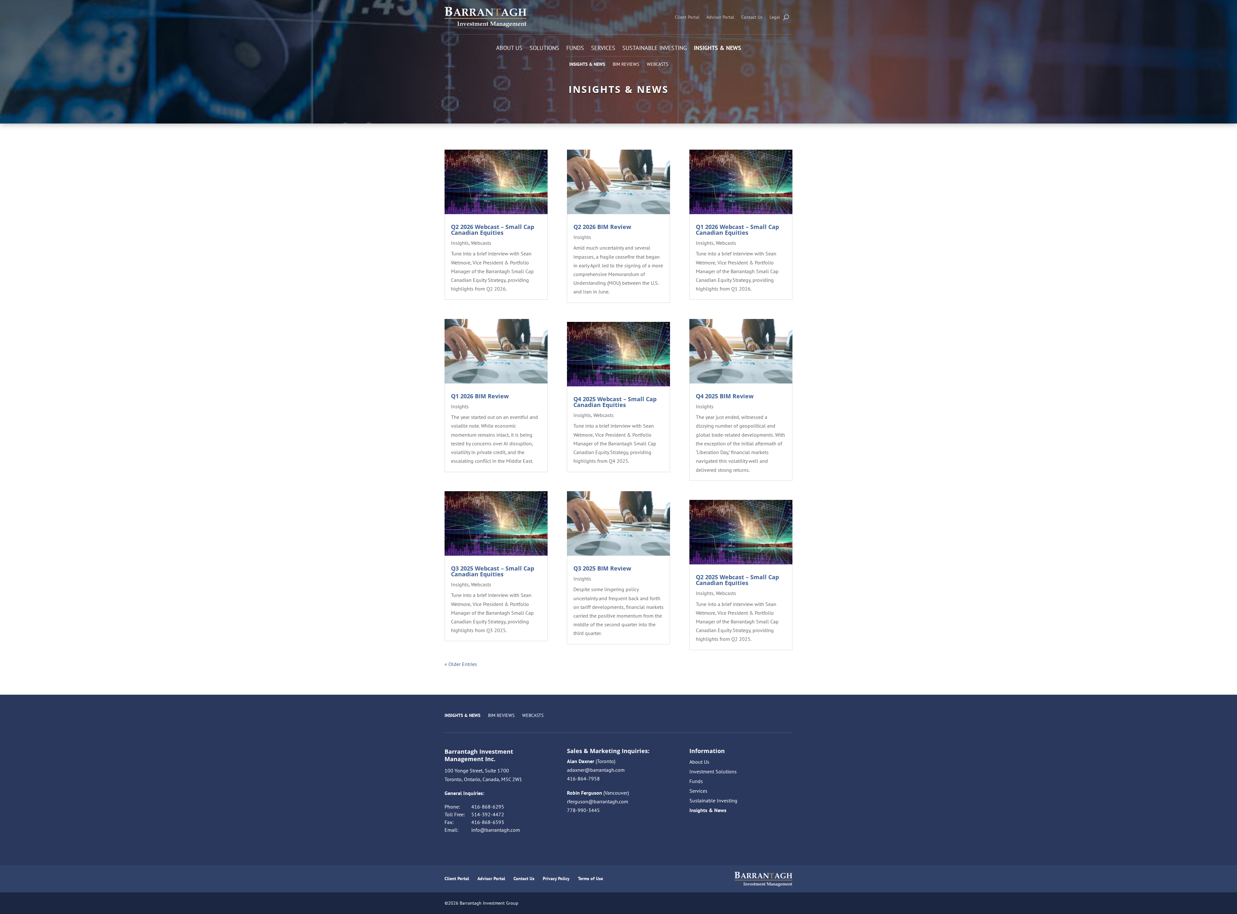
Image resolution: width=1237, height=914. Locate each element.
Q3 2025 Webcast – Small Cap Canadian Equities (492, 571)
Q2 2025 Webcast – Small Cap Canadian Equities (737, 580)
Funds (575, 49)
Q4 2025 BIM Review (724, 396)
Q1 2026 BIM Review (480, 396)
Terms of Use (590, 878)
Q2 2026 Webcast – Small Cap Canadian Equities (492, 229)
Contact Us (751, 17)
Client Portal (687, 17)
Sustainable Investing (654, 49)
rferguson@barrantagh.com (597, 801)
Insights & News (717, 49)
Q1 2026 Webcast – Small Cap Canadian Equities (737, 229)
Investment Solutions (713, 772)
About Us (509, 49)
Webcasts (657, 64)
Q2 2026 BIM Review (602, 227)
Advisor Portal (720, 17)
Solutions (544, 49)
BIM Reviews (626, 64)
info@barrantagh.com (495, 830)
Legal (775, 17)
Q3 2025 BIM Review (602, 568)
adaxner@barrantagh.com (596, 770)
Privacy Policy (556, 878)
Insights (460, 243)
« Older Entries (461, 664)
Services (603, 49)
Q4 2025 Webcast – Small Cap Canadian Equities (615, 402)
